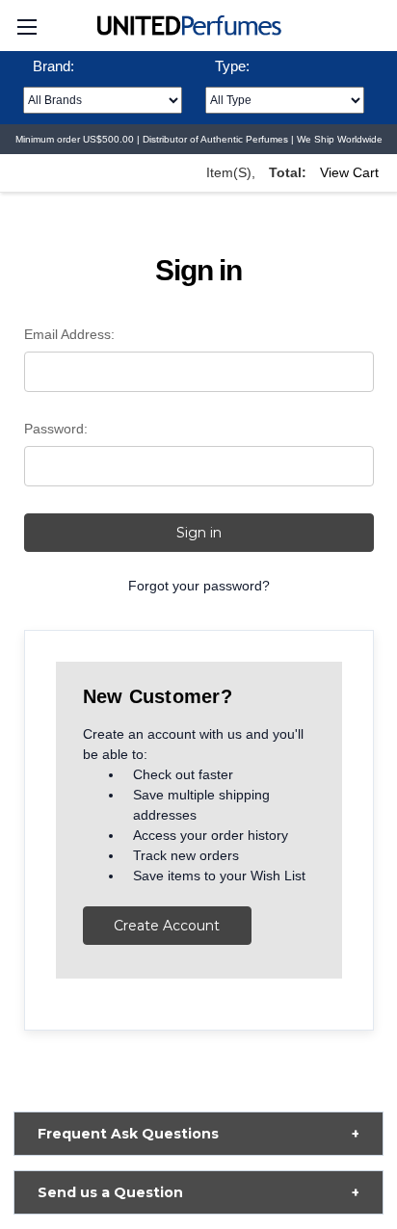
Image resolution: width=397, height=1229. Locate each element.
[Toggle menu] (26, 26)
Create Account (167, 925)
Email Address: (69, 334)
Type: (232, 66)
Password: (56, 428)
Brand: (53, 66)
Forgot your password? (199, 585)
